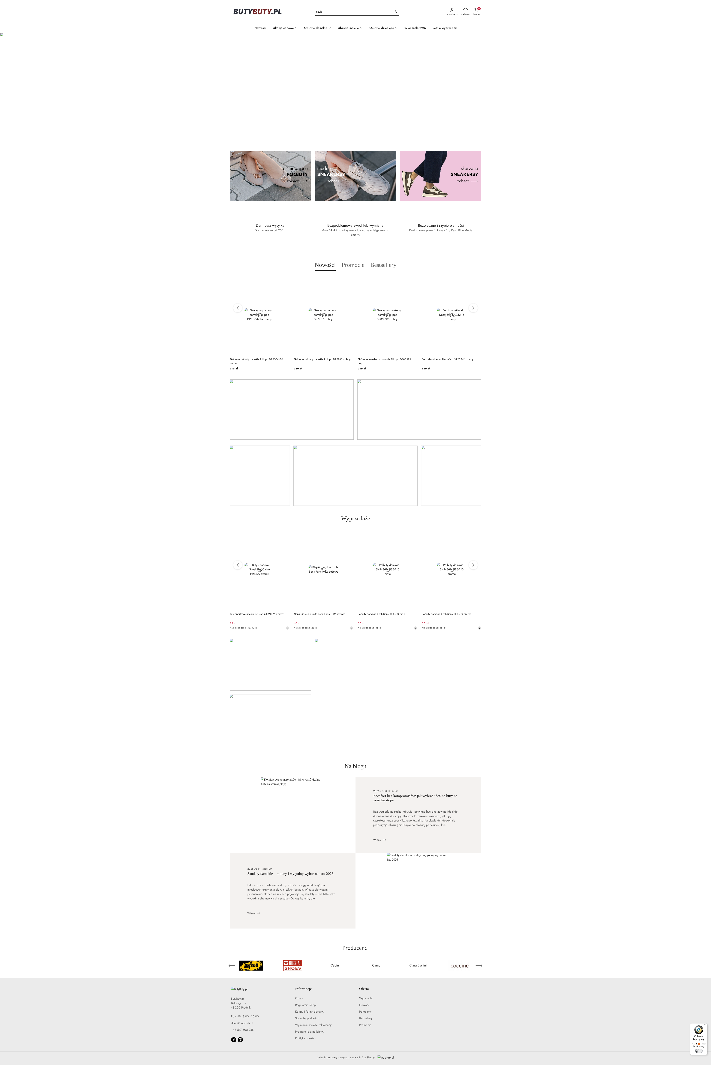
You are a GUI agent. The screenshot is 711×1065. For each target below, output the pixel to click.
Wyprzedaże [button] (355, 518)
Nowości (364, 1005)
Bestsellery (365, 1018)
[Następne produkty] (473, 308)
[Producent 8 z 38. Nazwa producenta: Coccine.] (376, 965)
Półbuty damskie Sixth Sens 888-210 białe (317, 614)
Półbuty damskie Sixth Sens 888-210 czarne (382, 614)
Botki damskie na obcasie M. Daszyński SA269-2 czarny (450, 361)
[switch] (698, 1051)
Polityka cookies (305, 1038)
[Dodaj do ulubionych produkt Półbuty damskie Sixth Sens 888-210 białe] (349, 534)
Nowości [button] (325, 264)
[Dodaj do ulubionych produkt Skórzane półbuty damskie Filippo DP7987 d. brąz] (285, 279)
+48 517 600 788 (242, 1030)
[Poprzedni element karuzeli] (232, 965)
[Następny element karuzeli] (479, 965)
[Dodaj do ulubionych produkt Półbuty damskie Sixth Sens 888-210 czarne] (413, 534)
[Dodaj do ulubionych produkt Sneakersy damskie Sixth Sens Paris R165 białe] (477, 534)
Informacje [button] (303, 989)
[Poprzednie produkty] (237, 308)
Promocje (365, 1025)
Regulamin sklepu (306, 1005)
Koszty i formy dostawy (309, 1011)
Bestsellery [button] (383, 264)
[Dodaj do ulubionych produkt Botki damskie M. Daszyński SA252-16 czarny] (413, 279)
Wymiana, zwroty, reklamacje (313, 1025)
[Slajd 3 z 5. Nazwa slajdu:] (355, 84)
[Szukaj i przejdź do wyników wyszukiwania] (396, 12)
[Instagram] (240, 1039)
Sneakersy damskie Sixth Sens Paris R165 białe (448, 614)
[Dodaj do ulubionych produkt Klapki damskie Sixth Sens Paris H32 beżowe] (285, 534)
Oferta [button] (364, 989)
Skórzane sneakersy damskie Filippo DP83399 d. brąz (322, 361)
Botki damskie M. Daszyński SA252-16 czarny (383, 359)
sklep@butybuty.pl (242, 1023)
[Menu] (705, 1025)
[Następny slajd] (702, 83)
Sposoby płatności (306, 1018)
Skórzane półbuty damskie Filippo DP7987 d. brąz (258, 359)
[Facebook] (233, 1039)
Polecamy (365, 1011)
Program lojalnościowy (309, 1031)
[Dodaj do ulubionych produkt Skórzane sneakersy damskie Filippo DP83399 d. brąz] (349, 279)
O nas (299, 998)
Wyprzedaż (366, 998)
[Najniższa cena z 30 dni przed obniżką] (287, 628)
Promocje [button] (353, 264)
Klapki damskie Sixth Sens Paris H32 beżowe (255, 614)
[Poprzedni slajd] (8, 83)
